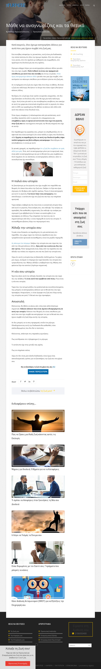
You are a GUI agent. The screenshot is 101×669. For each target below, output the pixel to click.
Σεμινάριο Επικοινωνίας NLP (77, 66)
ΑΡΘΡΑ (82, 5)
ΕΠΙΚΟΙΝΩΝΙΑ (71, 666)
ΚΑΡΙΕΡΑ (69, 5)
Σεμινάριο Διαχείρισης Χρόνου (78, 60)
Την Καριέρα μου (16, 636)
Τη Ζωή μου (15, 631)
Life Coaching (78, 54)
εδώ (53, 367)
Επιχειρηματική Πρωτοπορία (50, 640)
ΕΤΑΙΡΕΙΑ (87, 5)
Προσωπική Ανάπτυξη (41, 32)
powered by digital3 (86, 666)
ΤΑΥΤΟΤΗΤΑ (59, 666)
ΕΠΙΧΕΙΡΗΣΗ (75, 5)
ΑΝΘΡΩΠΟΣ (62, 5)
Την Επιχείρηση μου (18, 640)
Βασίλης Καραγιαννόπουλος (18, 32)
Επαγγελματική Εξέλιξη (49, 636)
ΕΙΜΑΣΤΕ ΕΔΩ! (78, 242)
